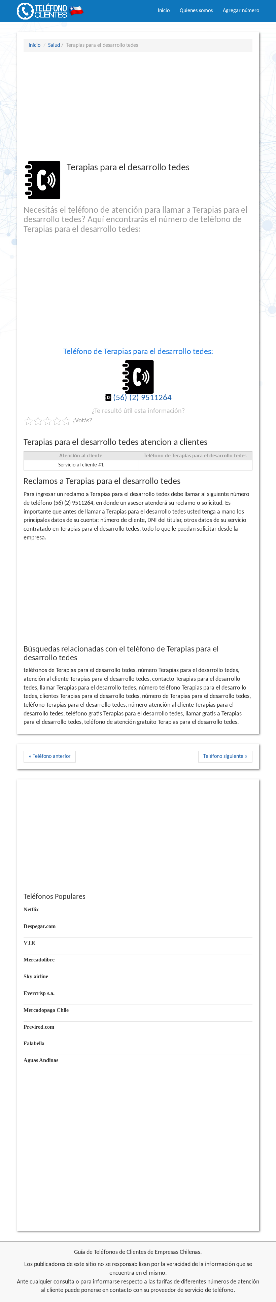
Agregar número (241, 10)
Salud (54, 45)
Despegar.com (40, 926)
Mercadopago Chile (46, 1010)
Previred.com (39, 1027)
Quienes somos (196, 10)
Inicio (164, 10)
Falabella (34, 1043)
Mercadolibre (39, 959)
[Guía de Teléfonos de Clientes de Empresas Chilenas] (50, 8)
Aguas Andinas (41, 1060)
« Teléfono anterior (50, 756)
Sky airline (36, 976)
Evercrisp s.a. (39, 993)
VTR (29, 943)
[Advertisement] (138, 106)
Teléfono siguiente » (225, 756)
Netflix (31, 909)
